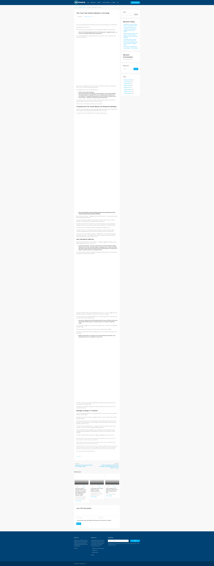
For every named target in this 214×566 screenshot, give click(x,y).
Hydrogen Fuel (127, 87)
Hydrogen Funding (127, 89)
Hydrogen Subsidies (82, 7)
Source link (78, 456)
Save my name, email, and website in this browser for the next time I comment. (94, 520)
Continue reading (78, 500)
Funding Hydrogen (127, 79)
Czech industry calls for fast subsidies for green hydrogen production (97, 490)
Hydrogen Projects (127, 91)
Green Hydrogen (127, 81)
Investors (99, 2)
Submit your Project (135, 2)
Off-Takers (113, 2)
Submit (135, 540)
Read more (76, 548)
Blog (118, 2)
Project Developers (106, 2)
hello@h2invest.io (95, 552)
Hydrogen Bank (127, 83)
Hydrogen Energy (127, 85)
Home (88, 2)
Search (124, 12)
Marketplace (93, 2)
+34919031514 (124, 2)
